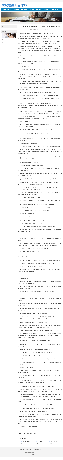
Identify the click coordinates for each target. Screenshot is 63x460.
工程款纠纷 (31, 9)
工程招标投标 (16, 9)
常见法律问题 (47, 9)
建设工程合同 (39, 9)
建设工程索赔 (55, 9)
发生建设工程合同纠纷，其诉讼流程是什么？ (29, 433)
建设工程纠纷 (24, 9)
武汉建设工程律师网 (6, 9)
